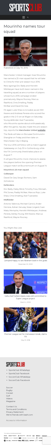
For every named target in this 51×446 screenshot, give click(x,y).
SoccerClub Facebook (19, 380)
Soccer (9, 387)
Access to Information (16, 420)
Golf (8, 396)
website (41, 130)
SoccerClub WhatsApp (19, 377)
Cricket (9, 393)
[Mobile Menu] (23, 17)
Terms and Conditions (16, 409)
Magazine (10, 401)
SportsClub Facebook (19, 373)
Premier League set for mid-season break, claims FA (25, 335)
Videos (9, 398)
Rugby (9, 390)
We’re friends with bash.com (19, 415)
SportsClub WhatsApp (19, 370)
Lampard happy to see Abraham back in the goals (25, 260)
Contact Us (11, 406)
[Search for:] (27, 17)
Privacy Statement (15, 412)
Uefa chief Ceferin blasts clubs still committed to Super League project (25, 297)
